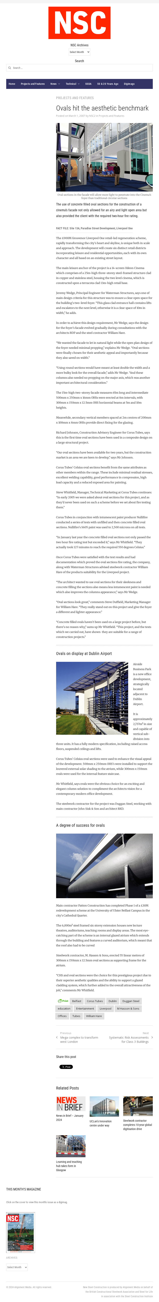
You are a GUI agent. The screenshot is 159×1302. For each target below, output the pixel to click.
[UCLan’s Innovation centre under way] (104, 1106)
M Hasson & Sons (128, 1008)
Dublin (113, 1001)
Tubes (76, 1016)
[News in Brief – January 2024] (71, 1103)
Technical (71, 83)
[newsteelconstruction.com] (79, 23)
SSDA (88, 83)
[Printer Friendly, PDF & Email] (63, 1000)
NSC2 (92, 116)
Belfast (76, 1001)
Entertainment (85, 1008)
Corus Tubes (95, 1001)
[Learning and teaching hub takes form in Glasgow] (71, 1146)
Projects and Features (33, 83)
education (64, 1008)
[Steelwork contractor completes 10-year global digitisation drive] (138, 1106)
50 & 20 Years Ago (107, 83)
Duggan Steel (131, 1001)
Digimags (129, 83)
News (54, 83)
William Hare (94, 1016)
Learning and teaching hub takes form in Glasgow (69, 1166)
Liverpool (105, 1008)
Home (12, 83)
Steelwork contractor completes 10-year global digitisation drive (137, 1125)
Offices (62, 1016)
